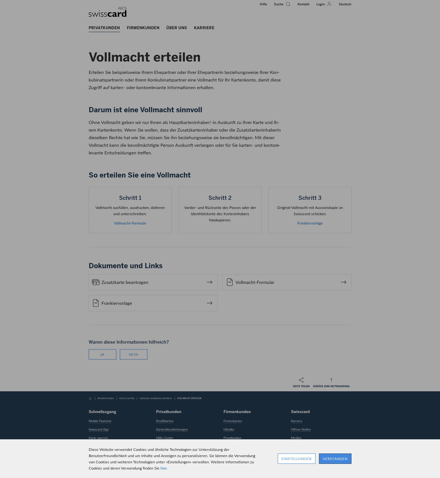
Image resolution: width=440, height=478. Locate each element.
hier (163, 468)
